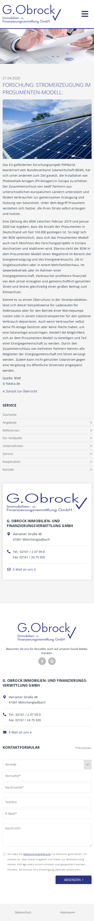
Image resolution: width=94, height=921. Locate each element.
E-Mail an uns (22, 569)
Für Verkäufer (13, 438)
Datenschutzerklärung (37, 854)
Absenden (72, 879)
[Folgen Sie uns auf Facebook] (42, 661)
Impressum (67, 912)
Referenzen (11, 430)
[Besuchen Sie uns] (52, 661)
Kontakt (8, 469)
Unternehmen (13, 446)
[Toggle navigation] (85, 13)
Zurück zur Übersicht (21, 391)
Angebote (10, 422)
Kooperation (12, 462)
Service (8, 454)
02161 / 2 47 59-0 (32, 552)
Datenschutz (23, 912)
